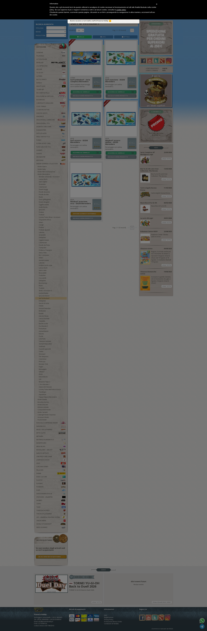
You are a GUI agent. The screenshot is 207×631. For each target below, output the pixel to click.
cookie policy (121, 10)
